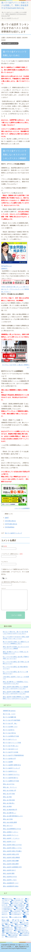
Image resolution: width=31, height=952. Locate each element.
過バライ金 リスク (9, 714)
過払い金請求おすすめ (10, 876)
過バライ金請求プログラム (11, 774)
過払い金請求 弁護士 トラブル (12, 848)
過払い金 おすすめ (8, 784)
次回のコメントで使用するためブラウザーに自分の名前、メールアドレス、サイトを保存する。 (15, 572)
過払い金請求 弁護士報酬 (11, 860)
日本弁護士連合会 (10, 521)
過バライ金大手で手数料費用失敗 (13, 755)
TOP (13, 14)
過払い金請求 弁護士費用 (11, 864)
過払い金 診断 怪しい (9, 813)
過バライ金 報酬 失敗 (9, 717)
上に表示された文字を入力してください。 (14, 582)
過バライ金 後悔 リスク (10, 726)
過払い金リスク (8, 825)
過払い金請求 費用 (8, 873)
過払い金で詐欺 (8, 819)
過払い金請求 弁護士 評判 (11, 854)
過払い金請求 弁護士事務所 (11, 857)
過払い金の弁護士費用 (10, 822)
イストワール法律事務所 (22, 508)
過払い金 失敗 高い (9, 803)
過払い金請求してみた (10, 880)
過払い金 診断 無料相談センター (13, 816)
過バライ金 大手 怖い (10, 723)
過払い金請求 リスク (9, 841)
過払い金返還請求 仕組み (11, 886)
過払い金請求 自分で (9, 870)
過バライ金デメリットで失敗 (12, 742)
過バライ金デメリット (10, 739)
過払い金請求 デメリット (11, 835)
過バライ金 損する (8, 730)
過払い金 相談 (7, 806)
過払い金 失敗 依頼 (9, 800)
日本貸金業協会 (9, 527)
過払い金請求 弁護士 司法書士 (12, 851)
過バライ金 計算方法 (9, 733)
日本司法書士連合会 (11, 524)
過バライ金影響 (8, 761)
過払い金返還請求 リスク (11, 883)
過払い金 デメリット (10, 787)
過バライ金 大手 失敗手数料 (11, 720)
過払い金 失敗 (7, 797)
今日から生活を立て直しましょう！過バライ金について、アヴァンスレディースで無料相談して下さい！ (15, 289)
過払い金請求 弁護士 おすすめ (12, 844)
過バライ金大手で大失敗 (10, 752)
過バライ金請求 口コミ (10, 771)
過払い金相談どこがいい (10, 832)
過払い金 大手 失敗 (9, 793)
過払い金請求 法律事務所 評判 (12, 867)
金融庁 (7, 517)
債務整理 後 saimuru (9, 710)
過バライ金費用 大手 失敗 (11, 781)
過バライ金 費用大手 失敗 (11, 736)
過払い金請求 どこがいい (11, 838)
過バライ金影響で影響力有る (12, 765)
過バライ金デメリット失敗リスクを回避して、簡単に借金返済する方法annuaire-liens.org (15, 5)
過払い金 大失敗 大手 (9, 790)
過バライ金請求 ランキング (9, 43)
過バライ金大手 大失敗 (17, 903)
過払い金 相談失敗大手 (10, 809)
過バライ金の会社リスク (10, 749)
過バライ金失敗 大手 (9, 758)
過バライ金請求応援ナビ (10, 777)
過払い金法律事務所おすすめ (12, 829)
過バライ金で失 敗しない (11, 746)
